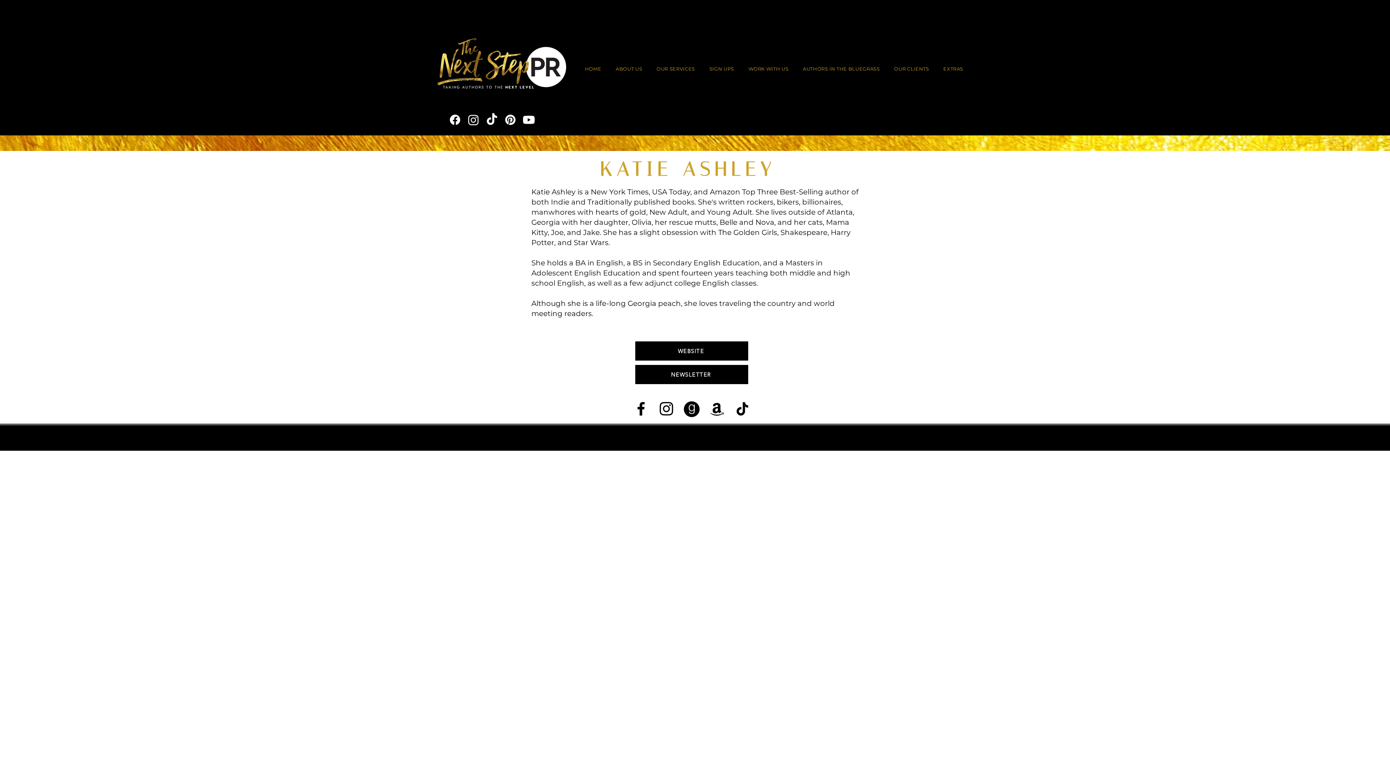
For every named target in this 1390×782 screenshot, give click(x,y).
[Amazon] (717, 409)
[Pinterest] (510, 120)
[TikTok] (492, 120)
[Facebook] (455, 120)
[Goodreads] (692, 409)
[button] (769, 69)
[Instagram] (473, 120)
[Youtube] (529, 120)
